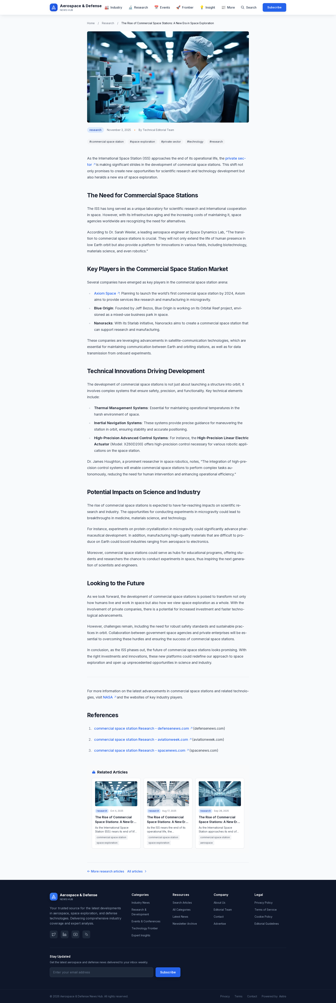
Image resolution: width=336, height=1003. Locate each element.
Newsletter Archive (185, 923)
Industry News (141, 902)
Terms (238, 996)
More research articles (107, 871)
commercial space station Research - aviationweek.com (142, 739)
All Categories (182, 909)
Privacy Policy (264, 902)
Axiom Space (106, 293)
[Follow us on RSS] (86, 934)
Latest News (180, 916)
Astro (282, 996)
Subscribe (274, 7)
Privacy (225, 996)
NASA (109, 697)
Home (91, 23)
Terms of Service (266, 909)
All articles (135, 871)
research (108, 23)
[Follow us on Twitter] (54, 934)
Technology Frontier (145, 928)
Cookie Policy (263, 916)
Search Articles (182, 902)
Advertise (220, 923)
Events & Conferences (146, 921)
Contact (219, 916)
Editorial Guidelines (267, 923)
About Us (219, 902)
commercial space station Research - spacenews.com (141, 750)
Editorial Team (223, 909)
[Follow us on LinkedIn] (64, 934)
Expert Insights (141, 935)
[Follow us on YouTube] (75, 934)
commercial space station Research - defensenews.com (143, 728)
